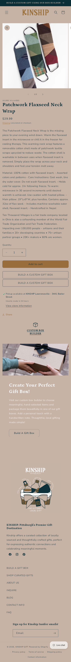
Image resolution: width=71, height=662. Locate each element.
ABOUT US (13, 582)
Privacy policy (18, 652)
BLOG (10, 597)
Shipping (6, 123)
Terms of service (36, 652)
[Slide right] (42, 94)
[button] (6, 12)
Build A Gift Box (24, 433)
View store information (19, 305)
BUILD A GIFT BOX (17, 568)
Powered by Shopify (38, 647)
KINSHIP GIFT (22, 647)
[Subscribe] (54, 633)
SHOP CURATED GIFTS (20, 575)
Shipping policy (54, 652)
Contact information (37, 657)
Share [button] (9, 314)
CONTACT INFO (15, 605)
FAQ (9, 612)
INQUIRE (12, 590)
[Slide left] (28, 94)
